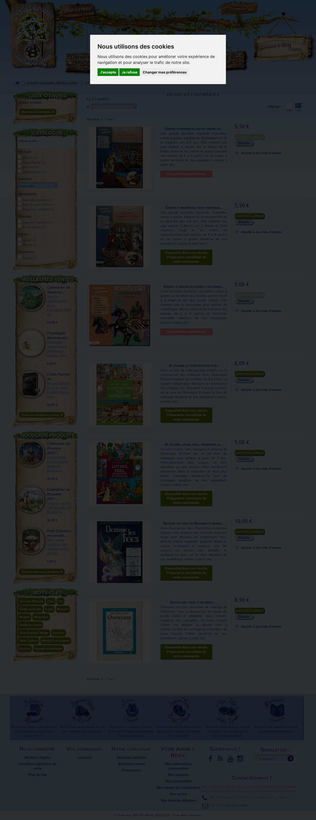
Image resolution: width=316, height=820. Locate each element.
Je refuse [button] (129, 72)
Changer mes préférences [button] (165, 72)
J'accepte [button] (108, 72)
